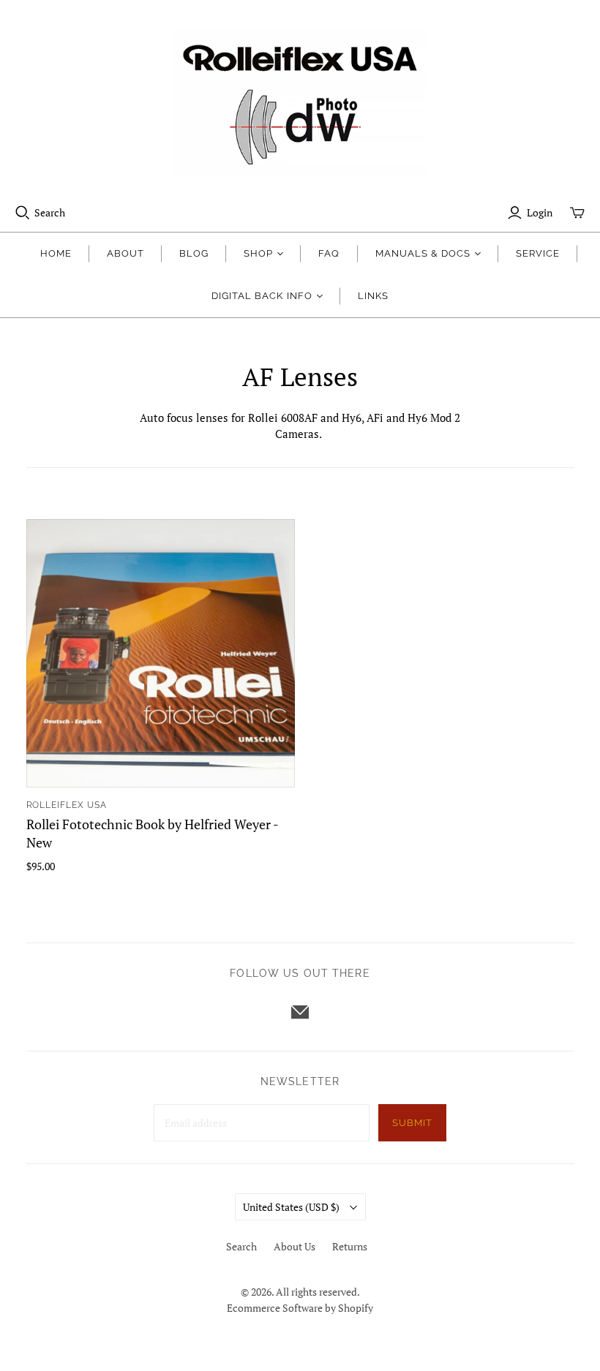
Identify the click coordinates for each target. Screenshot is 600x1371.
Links (373, 295)
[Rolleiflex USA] (300, 102)
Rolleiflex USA (66, 805)
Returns (349, 1246)
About (125, 253)
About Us (294, 1246)
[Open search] (22, 212)
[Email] (300, 1012)
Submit (412, 1122)
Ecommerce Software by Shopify (300, 1308)
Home (56, 253)
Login (539, 212)
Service (538, 253)
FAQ (329, 253)
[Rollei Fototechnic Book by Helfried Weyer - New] (160, 653)
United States (291, 1207)
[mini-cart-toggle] (577, 213)
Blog (194, 253)
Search (49, 212)
